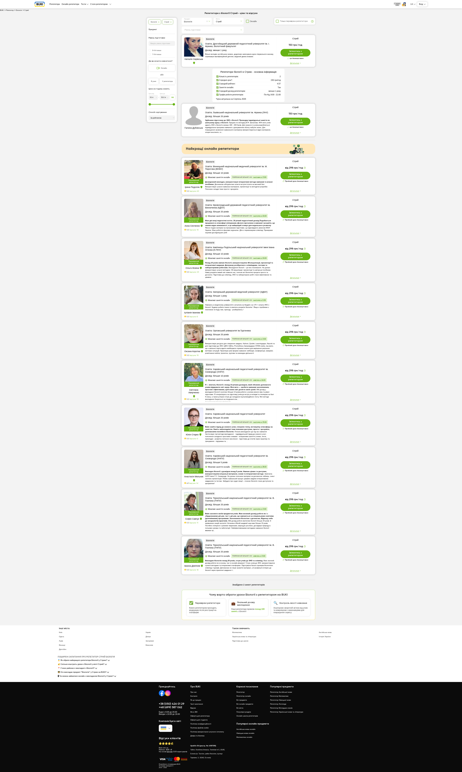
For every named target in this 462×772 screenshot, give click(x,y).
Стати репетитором (99, 4)
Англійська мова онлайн (245, 729)
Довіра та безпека (197, 736)
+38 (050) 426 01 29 (171, 703)
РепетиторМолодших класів (281, 708)
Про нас (193, 692)
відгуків (169, 752)
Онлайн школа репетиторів (247, 716)
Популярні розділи (243, 712)
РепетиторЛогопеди (278, 704)
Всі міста (239, 708)
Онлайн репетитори (70, 4)
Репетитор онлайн (243, 696)
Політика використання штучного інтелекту (207, 732)
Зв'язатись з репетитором (295, 52)
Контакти (193, 696)
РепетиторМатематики (279, 696)
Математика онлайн (244, 737)
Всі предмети (241, 700)
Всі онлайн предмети (244, 704)
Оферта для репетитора (200, 716)
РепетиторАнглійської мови (281, 692)
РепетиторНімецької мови (280, 700)
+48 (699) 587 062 (170, 707)
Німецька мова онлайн (245, 733)
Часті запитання (196, 704)
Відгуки (193, 708)
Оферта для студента (199, 720)
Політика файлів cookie (199, 728)
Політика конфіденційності (200, 724)
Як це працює (195, 700)
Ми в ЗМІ (193, 712)
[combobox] (184, 21)
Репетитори (54, 4)
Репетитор (240, 692)
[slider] (150, 104)
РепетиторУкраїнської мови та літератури (286, 712)
